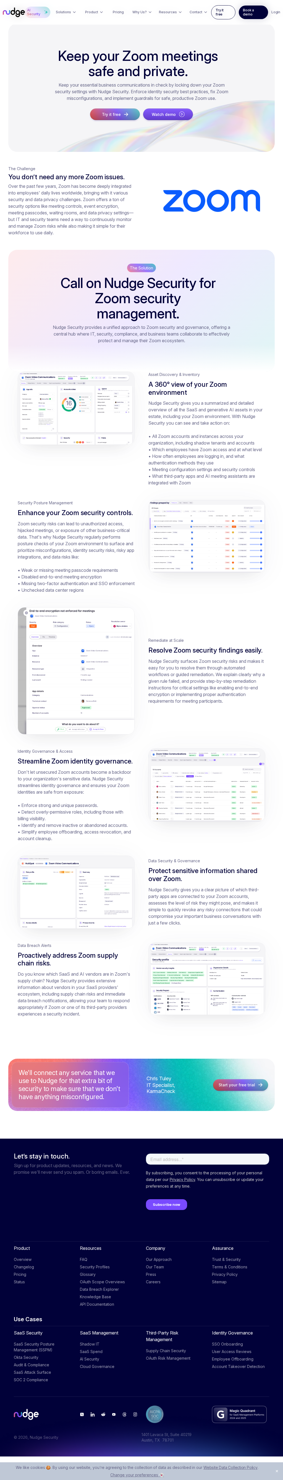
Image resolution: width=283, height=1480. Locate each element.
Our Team (155, 1267)
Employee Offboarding (232, 1359)
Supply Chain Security (166, 1350)
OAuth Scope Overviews (102, 1281)
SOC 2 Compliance (31, 1379)
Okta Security (26, 1357)
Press (151, 1274)
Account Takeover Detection (238, 1366)
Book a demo (248, 12)
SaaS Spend (91, 1351)
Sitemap (219, 1281)
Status (19, 1281)
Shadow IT (89, 1344)
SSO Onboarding (227, 1344)
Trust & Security (226, 1259)
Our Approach (159, 1259)
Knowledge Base (95, 1296)
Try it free (220, 12)
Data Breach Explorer (99, 1289)
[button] (66, 12)
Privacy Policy (225, 1274)
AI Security (89, 1359)
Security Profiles (95, 1267)
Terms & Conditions (229, 1267)
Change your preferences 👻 (137, 1475)
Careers (153, 1281)
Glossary (88, 1274)
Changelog (24, 1267)
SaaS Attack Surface (32, 1372)
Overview (23, 1259)
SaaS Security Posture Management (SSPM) (34, 1347)
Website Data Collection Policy (230, 1467)
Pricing (20, 1274)
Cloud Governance (97, 1366)
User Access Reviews (231, 1351)
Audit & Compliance (31, 1364)
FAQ (83, 1259)
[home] (14, 12)
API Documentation (97, 1304)
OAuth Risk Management (168, 1358)
